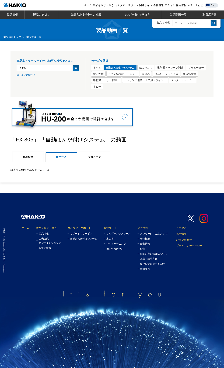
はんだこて (145, 67)
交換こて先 (94, 156)
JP (208, 5)
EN (214, 5)
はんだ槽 (98, 73)
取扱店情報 (209, 14)
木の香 (110, 238)
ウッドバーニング (116, 243)
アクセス (170, 5)
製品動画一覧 (178, 14)
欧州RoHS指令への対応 (86, 14)
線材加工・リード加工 (106, 80)
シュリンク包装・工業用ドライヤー (145, 80)
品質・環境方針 (148, 258)
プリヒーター (196, 67)
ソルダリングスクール (118, 233)
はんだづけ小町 (115, 248)
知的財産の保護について (153, 253)
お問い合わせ (195, 5)
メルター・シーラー (182, 80)
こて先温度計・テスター (122, 73)
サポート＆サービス (81, 233)
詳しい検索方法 (26, 74)
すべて (97, 67)
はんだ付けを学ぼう (137, 14)
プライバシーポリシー (189, 245)
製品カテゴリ (41, 14)
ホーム (88, 5)
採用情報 (181, 5)
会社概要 (145, 238)
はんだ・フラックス (166, 73)
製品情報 (12, 14)
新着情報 (145, 243)
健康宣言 (145, 268)
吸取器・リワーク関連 (170, 67)
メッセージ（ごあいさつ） (155, 233)
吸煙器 (146, 73)
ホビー (97, 86)
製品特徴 (28, 156)
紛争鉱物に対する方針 (152, 263)
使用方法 (61, 156)
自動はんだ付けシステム (120, 67)
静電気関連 (189, 73)
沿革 (142, 248)
